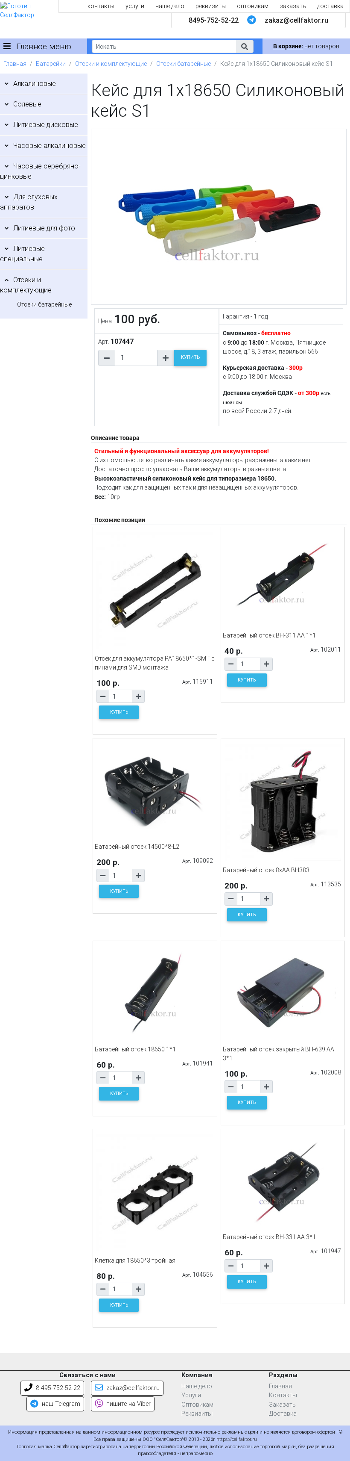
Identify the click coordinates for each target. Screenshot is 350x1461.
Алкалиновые (34, 84)
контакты (101, 6)
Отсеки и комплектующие (111, 63)
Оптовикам (197, 1404)
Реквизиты (197, 1413)
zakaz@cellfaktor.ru (296, 20)
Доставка (283, 1413)
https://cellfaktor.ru (236, 1439)
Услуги (191, 1395)
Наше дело (196, 1386)
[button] (245, 46)
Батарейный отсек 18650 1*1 (135, 1049)
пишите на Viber (128, 1404)
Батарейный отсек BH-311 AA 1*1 (269, 635)
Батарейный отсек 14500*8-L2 (137, 846)
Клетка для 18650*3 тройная (135, 1260)
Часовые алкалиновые (49, 146)
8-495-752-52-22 (57, 1388)
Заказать (282, 1404)
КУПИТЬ (190, 357)
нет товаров (306, 46)
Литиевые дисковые (45, 125)
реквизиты (210, 6)
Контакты (283, 1395)
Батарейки (51, 63)
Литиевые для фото (44, 228)
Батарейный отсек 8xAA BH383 (266, 870)
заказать (293, 6)
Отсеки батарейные (183, 63)
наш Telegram (60, 1404)
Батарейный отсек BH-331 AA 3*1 (269, 1237)
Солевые (27, 104)
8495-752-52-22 (214, 20)
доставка (330, 6)
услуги (134, 6)
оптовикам (252, 6)
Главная (14, 63)
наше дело (169, 6)
